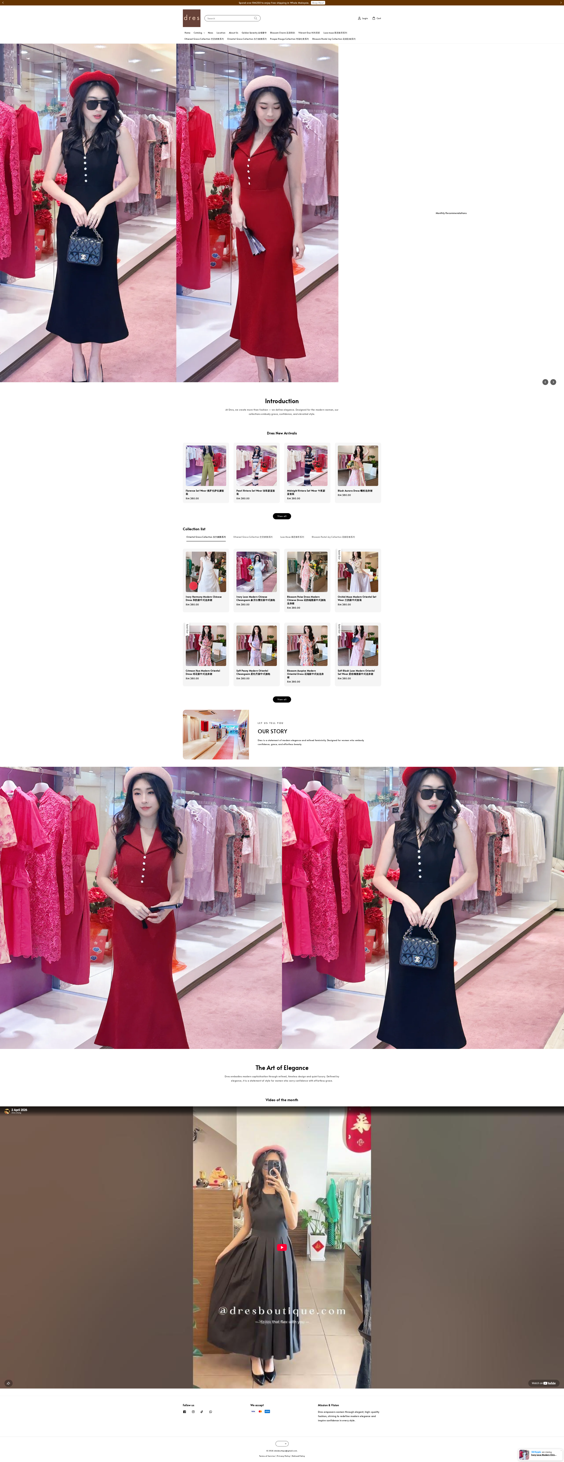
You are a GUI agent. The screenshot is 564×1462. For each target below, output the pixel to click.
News (210, 32)
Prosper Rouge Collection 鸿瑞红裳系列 (289, 38)
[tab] (279, 380)
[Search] (255, 18)
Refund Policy (298, 1456)
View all (282, 516)
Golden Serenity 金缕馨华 (254, 32)
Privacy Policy (283, 1456)
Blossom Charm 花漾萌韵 (282, 32)
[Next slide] (553, 382)
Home (187, 32)
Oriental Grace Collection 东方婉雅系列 (247, 38)
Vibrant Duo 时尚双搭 (309, 32)
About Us (233, 32)
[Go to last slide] (545, 382)
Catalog (198, 32)
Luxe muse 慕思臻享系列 (335, 32)
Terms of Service (267, 1456)
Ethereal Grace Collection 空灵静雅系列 (204, 38)
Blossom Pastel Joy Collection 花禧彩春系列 (334, 38)
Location (221, 32)
